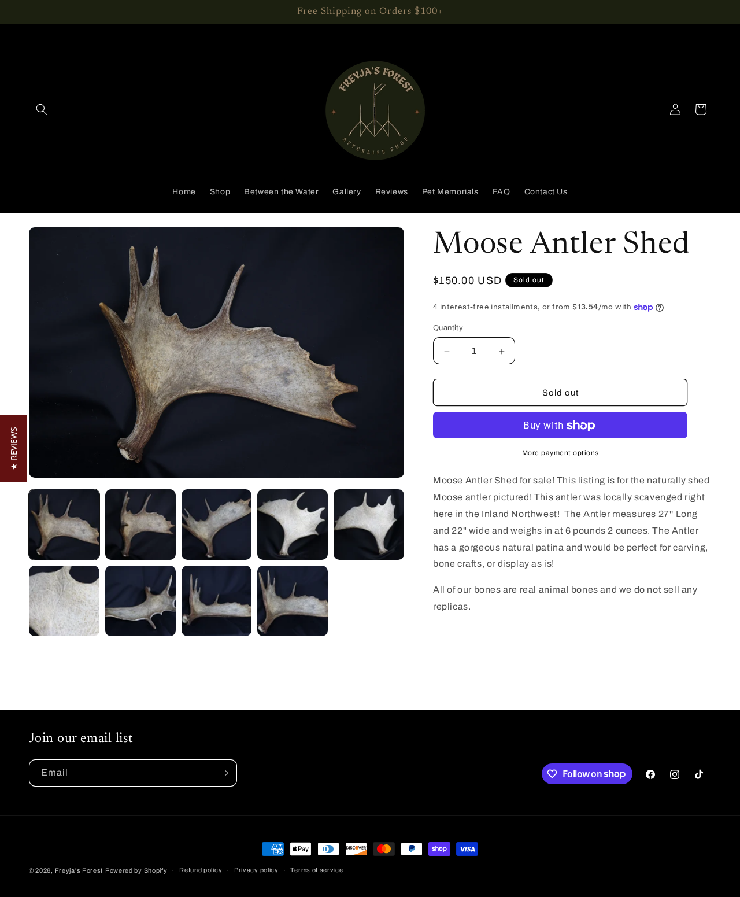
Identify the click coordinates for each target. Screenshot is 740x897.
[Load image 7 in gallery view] (140, 601)
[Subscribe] (223, 773)
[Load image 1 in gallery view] (64, 524)
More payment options (560, 453)
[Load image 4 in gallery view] (292, 524)
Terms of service (316, 869)
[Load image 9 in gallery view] (292, 601)
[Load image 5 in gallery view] (369, 524)
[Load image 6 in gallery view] (64, 601)
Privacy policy (256, 869)
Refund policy (200, 869)
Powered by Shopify (136, 870)
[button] (41, 109)
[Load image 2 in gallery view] (140, 524)
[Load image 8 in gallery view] (217, 601)
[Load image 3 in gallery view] (217, 524)
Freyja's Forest (79, 870)
